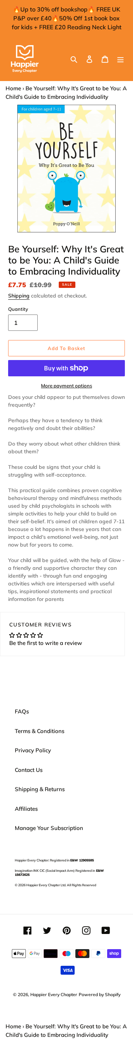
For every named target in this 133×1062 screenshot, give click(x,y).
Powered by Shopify (99, 994)
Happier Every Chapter (53, 994)
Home (13, 88)
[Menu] (120, 59)
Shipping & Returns (40, 789)
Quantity (18, 309)
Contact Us (28, 769)
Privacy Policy (33, 750)
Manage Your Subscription (49, 827)
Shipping (19, 295)
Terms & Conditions (39, 731)
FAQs (22, 711)
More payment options (66, 386)
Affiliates (26, 808)
